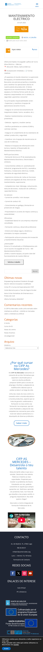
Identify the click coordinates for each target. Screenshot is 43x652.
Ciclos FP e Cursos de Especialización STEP (19, 287)
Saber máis (21, 423)
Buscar (35, 271)
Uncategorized (9, 336)
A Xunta (7, 323)
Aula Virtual (21, 588)
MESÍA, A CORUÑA (30, 37)
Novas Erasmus (9, 333)
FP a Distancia (21, 592)
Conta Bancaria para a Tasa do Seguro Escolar (20, 290)
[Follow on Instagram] (24, 573)
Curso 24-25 (8, 326)
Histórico (7, 345)
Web (35, 50)
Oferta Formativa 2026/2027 (14, 299)
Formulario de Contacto (21, 560)
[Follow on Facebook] (12, 573)
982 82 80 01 (21, 548)
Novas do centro (10, 330)
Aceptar (6, 648)
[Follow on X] (18, 573)
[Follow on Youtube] (30, 573)
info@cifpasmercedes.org (21, 552)
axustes (16, 645)
